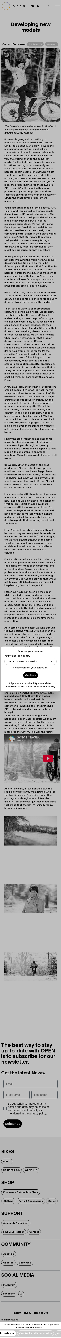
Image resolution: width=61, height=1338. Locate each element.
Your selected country (17, 655)
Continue (30, 675)
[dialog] (30, 669)
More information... (35, 1327)
